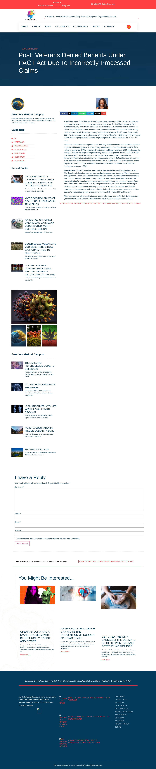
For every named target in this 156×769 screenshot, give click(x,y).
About (96, 27)
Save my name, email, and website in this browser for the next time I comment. (48, 539)
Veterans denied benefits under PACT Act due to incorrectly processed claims (100, 203)
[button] (129, 27)
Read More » (24, 655)
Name (18, 514)
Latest (36, 27)
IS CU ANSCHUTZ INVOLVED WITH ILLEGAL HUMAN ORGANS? (41, 409)
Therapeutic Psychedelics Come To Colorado (39, 366)
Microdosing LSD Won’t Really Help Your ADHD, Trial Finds (40, 201)
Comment (19, 487)
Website (18, 530)
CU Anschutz (80, 27)
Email (18, 522)
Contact (109, 27)
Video (48, 27)
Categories (62, 27)
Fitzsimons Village (37, 449)
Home (25, 27)
